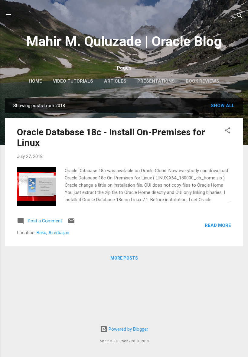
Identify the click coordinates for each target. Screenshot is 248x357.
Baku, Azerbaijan (53, 232)
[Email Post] (71, 223)
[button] (227, 131)
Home (35, 81)
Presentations (156, 81)
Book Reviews (202, 81)
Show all (223, 105)
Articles (115, 81)
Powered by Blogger (127, 329)
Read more (218, 225)
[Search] (239, 16)
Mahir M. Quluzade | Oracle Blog (124, 41)
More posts (124, 258)
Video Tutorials (73, 81)
